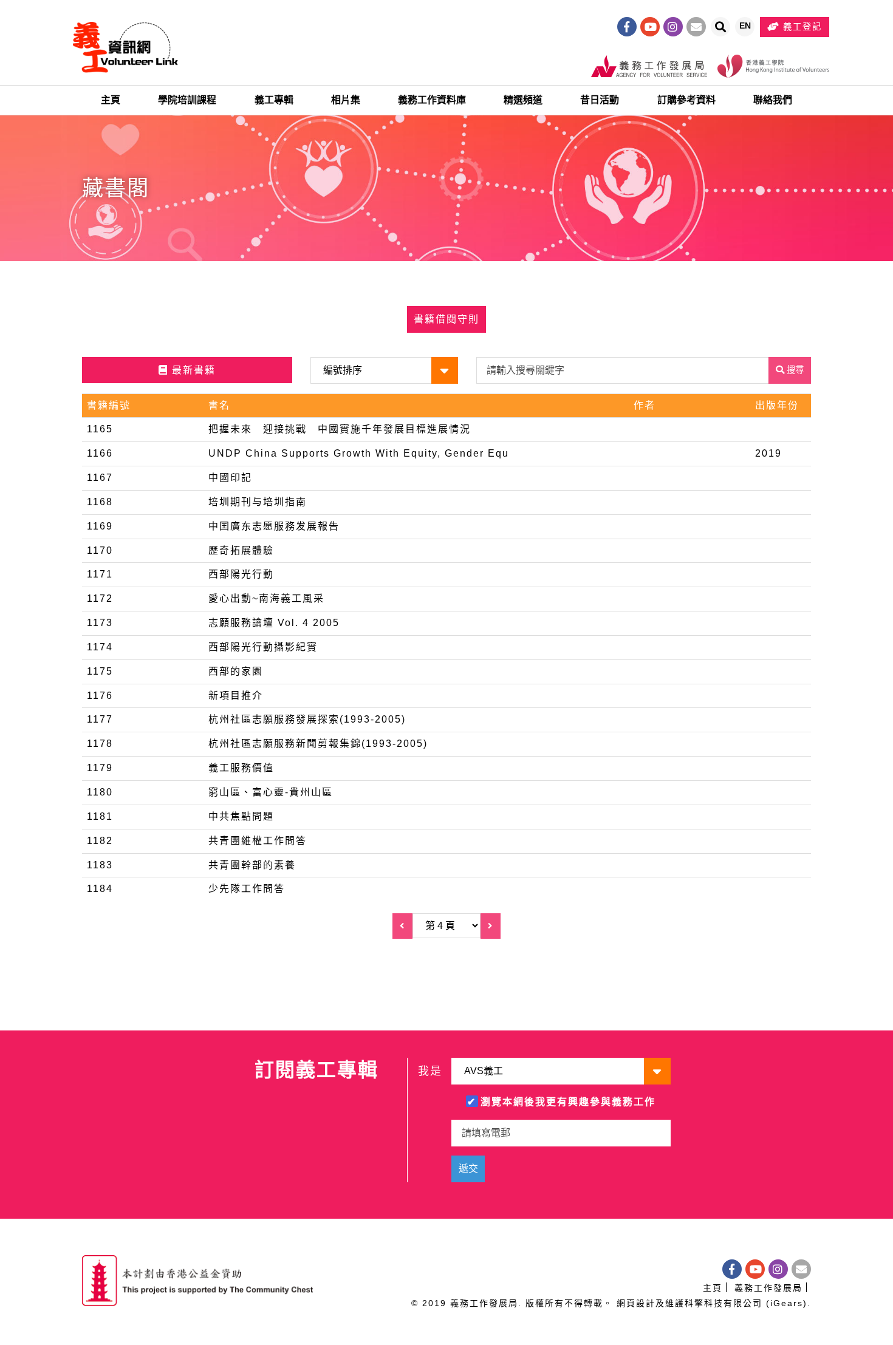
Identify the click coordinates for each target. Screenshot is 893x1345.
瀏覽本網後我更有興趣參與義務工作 (568, 1102)
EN (746, 28)
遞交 (468, 1168)
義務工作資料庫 (432, 100)
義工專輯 (274, 100)
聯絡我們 (772, 100)
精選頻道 (523, 100)
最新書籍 (192, 370)
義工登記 (800, 27)
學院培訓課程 (187, 100)
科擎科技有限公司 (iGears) (746, 1303)
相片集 (345, 100)
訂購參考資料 (686, 100)
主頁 (110, 100)
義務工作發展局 (768, 1288)
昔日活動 (599, 100)
